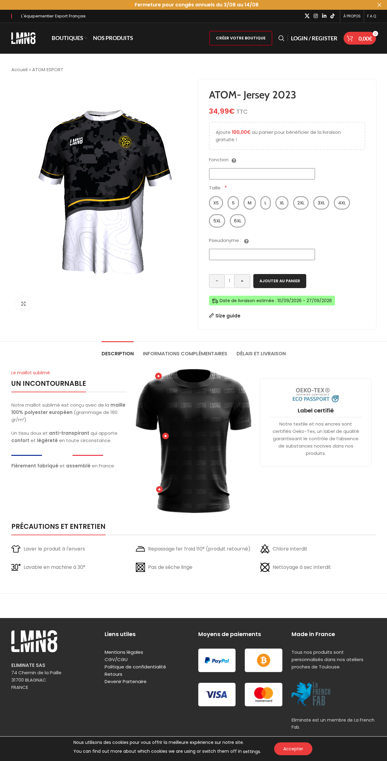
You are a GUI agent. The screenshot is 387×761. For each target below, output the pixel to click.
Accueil (19, 69)
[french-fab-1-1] (311, 693)
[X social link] (307, 16)
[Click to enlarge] (23, 303)
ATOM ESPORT (47, 69)
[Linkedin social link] (324, 16)
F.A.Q (371, 16)
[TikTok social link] (332, 16)
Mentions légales (124, 652)
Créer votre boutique (241, 38)
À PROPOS (352, 16)
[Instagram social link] (316, 16)
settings (251, 751)
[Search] (281, 38)
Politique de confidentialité (135, 667)
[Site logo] (23, 38)
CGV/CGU (116, 659)
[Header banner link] (193, 5)
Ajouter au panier (279, 281)
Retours (113, 674)
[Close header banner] (379, 5)
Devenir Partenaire (126, 681)
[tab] (118, 350)
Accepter (293, 749)
